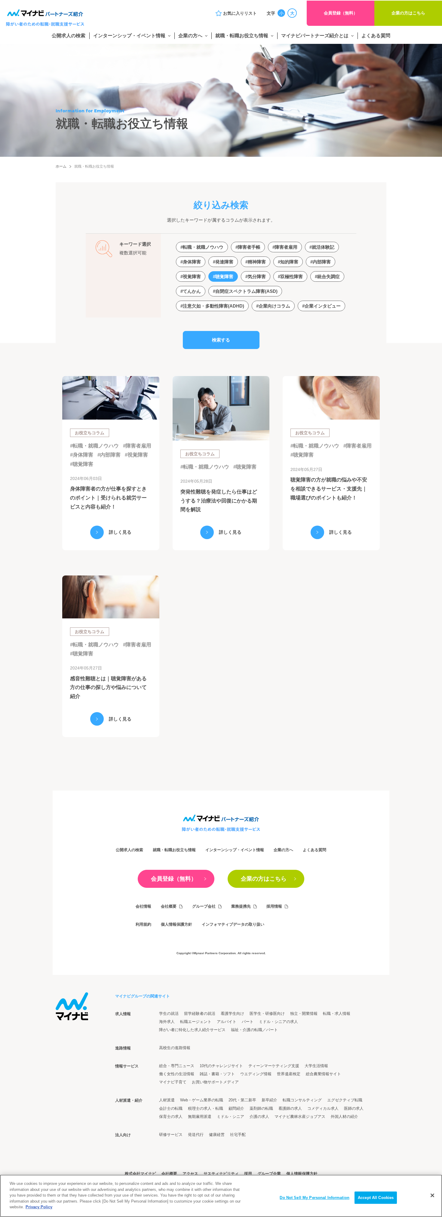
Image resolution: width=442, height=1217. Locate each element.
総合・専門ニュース (176, 1066)
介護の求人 (259, 1116)
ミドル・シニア (230, 1116)
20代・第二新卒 (242, 1100)
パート (247, 1021)
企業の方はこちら (408, 13)
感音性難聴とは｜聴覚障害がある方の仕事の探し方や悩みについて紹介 (108, 688)
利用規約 (143, 924)
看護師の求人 (290, 1108)
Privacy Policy (39, 1207)
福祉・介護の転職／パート (254, 1029)
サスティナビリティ (221, 1173)
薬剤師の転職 (261, 1108)
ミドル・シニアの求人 (278, 1021)
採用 (248, 1173)
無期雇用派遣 (199, 1116)
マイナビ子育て (172, 1082)
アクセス (190, 1173)
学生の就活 (169, 1013)
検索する (221, 339)
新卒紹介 (269, 1100)
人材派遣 (167, 1100)
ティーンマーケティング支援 (273, 1066)
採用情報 (274, 906)
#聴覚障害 (81, 464)
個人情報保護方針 (176, 924)
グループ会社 (204, 906)
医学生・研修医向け (267, 1013)
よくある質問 (375, 35)
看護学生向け (232, 1013)
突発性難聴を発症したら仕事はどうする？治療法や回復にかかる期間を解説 (218, 501)
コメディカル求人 (323, 1108)
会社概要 (168, 906)
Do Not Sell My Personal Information (314, 1197)
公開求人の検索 (68, 35)
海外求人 (167, 1021)
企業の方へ (190, 35)
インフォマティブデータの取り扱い (233, 924)
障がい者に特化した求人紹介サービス (192, 1029)
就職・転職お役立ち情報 (241, 35)
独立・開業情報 (304, 1013)
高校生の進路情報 (174, 1048)
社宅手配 (238, 1134)
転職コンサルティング (302, 1100)
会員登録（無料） (341, 13)
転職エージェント (195, 1021)
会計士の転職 (171, 1108)
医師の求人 (354, 1108)
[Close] (432, 1195)
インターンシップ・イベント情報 (129, 35)
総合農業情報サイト (323, 1074)
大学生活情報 (316, 1066)
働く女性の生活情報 (176, 1074)
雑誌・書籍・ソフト (217, 1074)
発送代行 (196, 1134)
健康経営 (217, 1134)
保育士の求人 (171, 1116)
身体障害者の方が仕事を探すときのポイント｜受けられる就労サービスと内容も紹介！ (108, 498)
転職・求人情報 (336, 1013)
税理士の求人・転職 (205, 1108)
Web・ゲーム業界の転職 (201, 1100)
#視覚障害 (136, 455)
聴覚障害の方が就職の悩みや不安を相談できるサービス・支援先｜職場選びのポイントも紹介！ (328, 489)
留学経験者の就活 (199, 1013)
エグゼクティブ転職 (344, 1100)
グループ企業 (269, 1173)
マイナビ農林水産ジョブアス (300, 1116)
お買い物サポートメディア (215, 1082)
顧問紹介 (236, 1108)
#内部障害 (109, 455)
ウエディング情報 (256, 1074)
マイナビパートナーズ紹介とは (314, 35)
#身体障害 (81, 455)
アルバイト (226, 1021)
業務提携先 (241, 906)
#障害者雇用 (137, 446)
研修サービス (171, 1134)
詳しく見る (120, 532)
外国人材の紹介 (344, 1116)
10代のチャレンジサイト (221, 1066)
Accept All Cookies (376, 1197)
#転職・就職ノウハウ (94, 446)
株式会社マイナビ (140, 1173)
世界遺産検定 (288, 1074)
